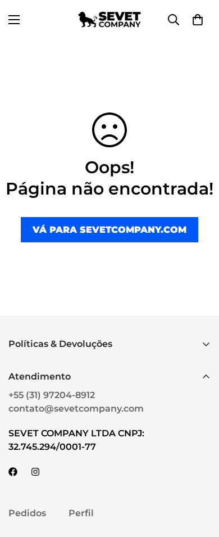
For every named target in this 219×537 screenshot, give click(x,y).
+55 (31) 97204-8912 (51, 395)
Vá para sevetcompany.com (109, 229)
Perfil (81, 513)
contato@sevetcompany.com (76, 408)
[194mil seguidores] (35, 471)
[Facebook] (12, 471)
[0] (198, 20)
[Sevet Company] (109, 19)
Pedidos (27, 513)
